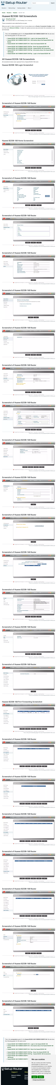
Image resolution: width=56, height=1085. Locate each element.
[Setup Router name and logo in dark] (14, 3)
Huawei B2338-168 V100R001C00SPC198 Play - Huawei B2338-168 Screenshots (29, 48)
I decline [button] (41, 1077)
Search (52, 3)
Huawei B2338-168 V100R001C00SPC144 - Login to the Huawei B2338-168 (27, 38)
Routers (9, 12)
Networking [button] (12, 8)
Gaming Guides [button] (21, 8)
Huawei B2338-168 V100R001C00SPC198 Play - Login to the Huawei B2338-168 (28, 53)
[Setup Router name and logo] (12, 1069)
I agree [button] (34, 1077)
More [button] (29, 8)
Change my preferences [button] (39, 1079)
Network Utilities (14, 28)
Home (3, 12)
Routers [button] (4, 8)
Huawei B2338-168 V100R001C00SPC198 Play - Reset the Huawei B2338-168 (28, 46)
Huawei (15, 12)
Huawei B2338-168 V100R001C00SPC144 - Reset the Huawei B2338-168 (26, 43)
